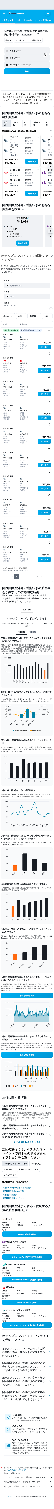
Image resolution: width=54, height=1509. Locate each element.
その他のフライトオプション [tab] (15, 1163)
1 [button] (16, 576)
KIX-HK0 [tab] (21, 632)
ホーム (10, 1496)
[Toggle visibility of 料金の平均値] (35, 730)
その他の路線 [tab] (36, 1163)
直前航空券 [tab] (36, 123)
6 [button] (37, 576)
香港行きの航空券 (10, 1194)
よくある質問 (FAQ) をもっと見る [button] (27, 1142)
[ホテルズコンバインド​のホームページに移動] (16, 13)
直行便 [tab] (26, 123)
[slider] (50, 308)
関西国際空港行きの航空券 (13, 1191)
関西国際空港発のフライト (13, 1198)
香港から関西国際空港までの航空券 (17, 1187)
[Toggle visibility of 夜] (31, 1086)
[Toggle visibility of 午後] (23, 1086)
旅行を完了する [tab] (10, 1175)
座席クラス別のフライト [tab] (28, 1169)
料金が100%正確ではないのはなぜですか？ (23, 1486)
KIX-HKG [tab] (27, 609)
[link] (22, 243)
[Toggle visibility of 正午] (15, 1086)
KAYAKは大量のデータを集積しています (22, 1481)
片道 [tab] (47, 123)
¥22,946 (26, 34)
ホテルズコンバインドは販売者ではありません (25, 1477)
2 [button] (21, 576)
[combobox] (29, 285)
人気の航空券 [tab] (9, 1169)
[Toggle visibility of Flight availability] (20, 730)
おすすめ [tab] (15, 123)
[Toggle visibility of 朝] (8, 1086)
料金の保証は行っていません (16, 1470)
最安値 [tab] (5, 123)
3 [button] (26, 576)
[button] (4, 13)
